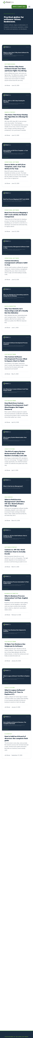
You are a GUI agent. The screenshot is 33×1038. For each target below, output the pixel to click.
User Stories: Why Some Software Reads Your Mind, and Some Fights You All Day (16, 69)
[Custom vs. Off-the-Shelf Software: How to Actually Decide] (16, 536)
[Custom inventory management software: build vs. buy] (16, 247)
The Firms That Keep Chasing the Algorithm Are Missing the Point (16, 117)
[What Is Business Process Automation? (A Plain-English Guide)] (16, 582)
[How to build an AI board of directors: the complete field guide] (16, 723)
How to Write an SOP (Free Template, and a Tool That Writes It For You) (15, 167)
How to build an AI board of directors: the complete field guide (16, 738)
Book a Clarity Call (19, 6)
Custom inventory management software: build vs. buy (16, 263)
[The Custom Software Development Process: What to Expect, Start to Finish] (16, 343)
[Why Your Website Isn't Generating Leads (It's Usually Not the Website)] (16, 295)
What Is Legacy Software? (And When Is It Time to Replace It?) (15, 692)
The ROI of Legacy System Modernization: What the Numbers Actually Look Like (16, 453)
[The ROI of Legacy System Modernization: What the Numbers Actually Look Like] (16, 438)
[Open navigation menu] (29, 6)
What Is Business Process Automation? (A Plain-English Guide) (16, 598)
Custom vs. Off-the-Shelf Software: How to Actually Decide (15, 552)
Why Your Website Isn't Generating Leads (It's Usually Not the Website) (16, 311)
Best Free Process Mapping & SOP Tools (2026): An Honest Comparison (16, 215)
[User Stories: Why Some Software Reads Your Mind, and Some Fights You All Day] (16, 53)
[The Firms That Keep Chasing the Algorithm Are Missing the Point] (16, 101)
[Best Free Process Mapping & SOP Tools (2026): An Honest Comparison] (16, 199)
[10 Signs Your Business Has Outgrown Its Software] (16, 630)
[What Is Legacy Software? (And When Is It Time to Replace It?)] (16, 676)
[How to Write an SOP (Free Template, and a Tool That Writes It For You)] (16, 151)
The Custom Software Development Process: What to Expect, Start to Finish (16, 359)
